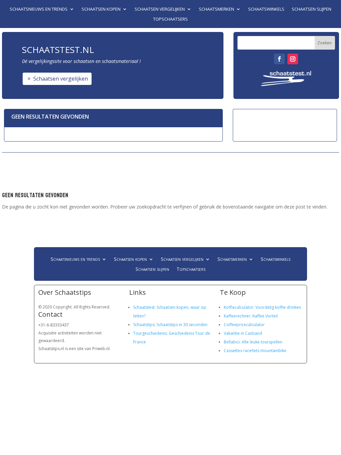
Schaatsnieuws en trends (39, 9)
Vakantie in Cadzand (243, 333)
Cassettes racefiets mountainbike (255, 350)
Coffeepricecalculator (244, 324)
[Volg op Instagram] (292, 59)
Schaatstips (144, 324)
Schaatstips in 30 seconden (182, 324)
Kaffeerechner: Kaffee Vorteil (251, 316)
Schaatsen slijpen (311, 9)
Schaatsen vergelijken (160, 9)
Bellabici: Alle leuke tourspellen (253, 342)
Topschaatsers (170, 19)
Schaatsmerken (216, 9)
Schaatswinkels (266, 9)
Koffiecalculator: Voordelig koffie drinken (262, 307)
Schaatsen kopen (101, 9)
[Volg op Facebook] (279, 59)
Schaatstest (144, 307)
